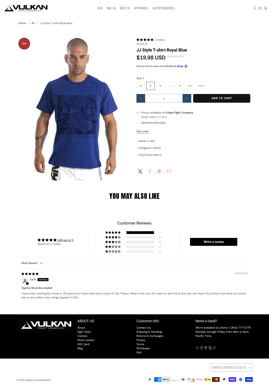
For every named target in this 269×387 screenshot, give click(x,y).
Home (22, 23)
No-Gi (111, 8)
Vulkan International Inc (38, 380)
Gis (100, 8)
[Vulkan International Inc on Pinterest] (206, 348)
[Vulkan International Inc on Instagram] (201, 348)
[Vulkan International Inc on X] (210, 348)
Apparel (141, 8)
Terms (140, 344)
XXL (190, 85)
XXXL (201, 85)
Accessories (163, 8)
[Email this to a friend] (169, 171)
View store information (153, 122)
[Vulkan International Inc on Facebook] (197, 348)
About (81, 327)
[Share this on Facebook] (150, 171)
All (33, 23)
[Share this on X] (140, 171)
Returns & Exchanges (149, 336)
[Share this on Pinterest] (159, 171)
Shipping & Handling (149, 331)
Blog (80, 348)
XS (140, 85)
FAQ (138, 352)
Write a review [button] (214, 242)
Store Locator (86, 340)
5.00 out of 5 (65, 240)
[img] (29, 274)
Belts (125, 8)
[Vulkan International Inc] (25, 8)
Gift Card (83, 344)
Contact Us (143, 327)
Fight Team (84, 331)
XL (180, 85)
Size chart (142, 131)
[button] (144, 39)
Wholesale (143, 348)
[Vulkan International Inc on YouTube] (214, 348)
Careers (82, 336)
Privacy (141, 340)
